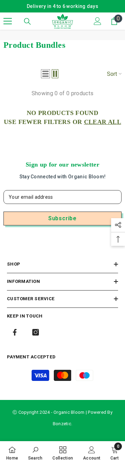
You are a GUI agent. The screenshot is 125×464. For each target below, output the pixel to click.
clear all (102, 121)
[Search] (27, 21)
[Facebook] (15, 332)
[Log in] (97, 21)
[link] (35, 453)
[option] (62, 6)
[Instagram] (35, 332)
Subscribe (62, 218)
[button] (45, 73)
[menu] (7, 21)
